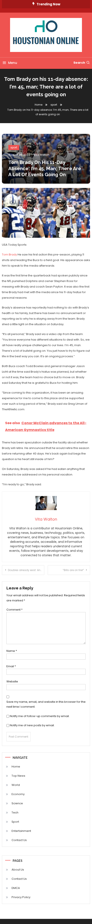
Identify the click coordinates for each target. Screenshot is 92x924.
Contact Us (19, 840)
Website (12, 681)
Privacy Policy (21, 897)
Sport (15, 822)
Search (79, 63)
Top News (18, 776)
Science (17, 803)
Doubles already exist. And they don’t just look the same (26, 570)
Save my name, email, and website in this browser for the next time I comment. (46, 704)
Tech (15, 812)
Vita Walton (41, 155)
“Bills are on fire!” (73, 570)
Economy (18, 794)
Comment (14, 610)
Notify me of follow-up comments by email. (40, 716)
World (16, 785)
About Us (18, 870)
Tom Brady (9, 254)
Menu (12, 63)
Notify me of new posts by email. (32, 725)
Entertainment (21, 831)
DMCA (16, 888)
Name (11, 651)
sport (13, 147)
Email (11, 666)
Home (16, 767)
